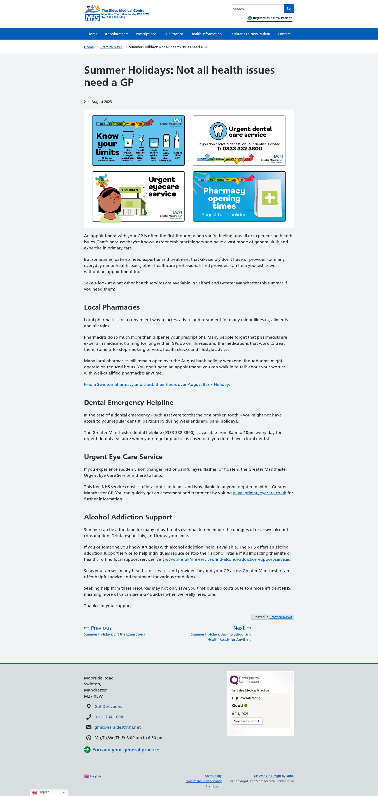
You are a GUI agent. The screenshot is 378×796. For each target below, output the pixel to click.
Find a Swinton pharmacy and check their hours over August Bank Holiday (156, 384)
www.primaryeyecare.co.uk (259, 492)
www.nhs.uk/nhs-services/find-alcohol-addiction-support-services (227, 559)
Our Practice (173, 34)
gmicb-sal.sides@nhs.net (117, 727)
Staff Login (214, 786)
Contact (284, 34)
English (43, 792)
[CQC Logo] (244, 683)
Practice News (111, 47)
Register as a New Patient (249, 34)
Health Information (206, 34)
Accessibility (213, 776)
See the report (245, 721)
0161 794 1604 (108, 716)
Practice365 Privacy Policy (204, 781)
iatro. (290, 776)
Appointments (116, 34)
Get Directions (108, 706)
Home (92, 34)
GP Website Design (267, 776)
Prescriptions (146, 34)
